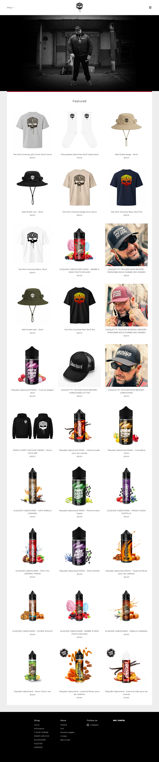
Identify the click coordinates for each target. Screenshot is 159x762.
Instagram (94, 725)
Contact (63, 736)
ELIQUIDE (38, 743)
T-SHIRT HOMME (41, 732)
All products (39, 729)
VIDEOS (63, 725)
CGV (62, 729)
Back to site (65, 740)
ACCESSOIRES (40, 740)
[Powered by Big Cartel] (119, 720)
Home (36, 725)
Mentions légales (67, 732)
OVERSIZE (38, 747)
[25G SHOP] (79, 7)
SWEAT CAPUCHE (41, 736)
